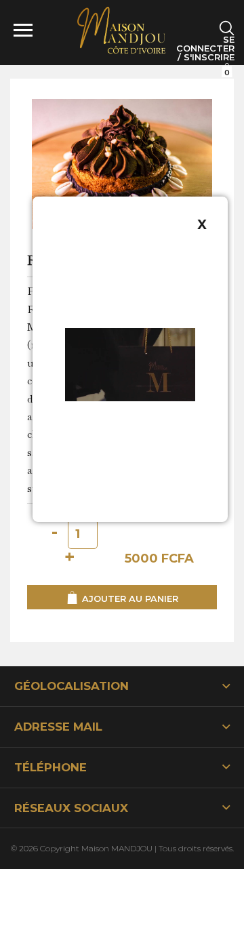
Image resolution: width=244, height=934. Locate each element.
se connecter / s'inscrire (205, 49)
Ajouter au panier (128, 598)
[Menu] (29, 30)
